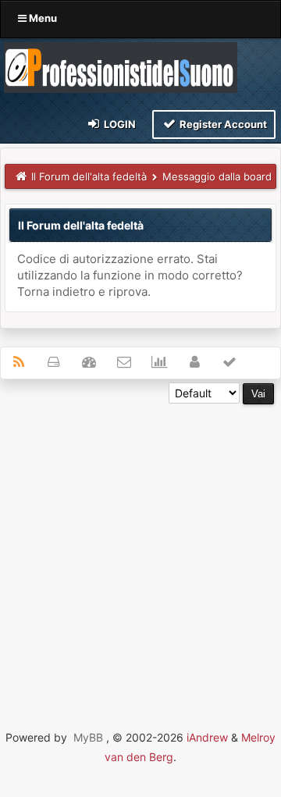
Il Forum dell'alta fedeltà (89, 176)
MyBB (88, 737)
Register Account (222, 124)
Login (118, 124)
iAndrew (207, 737)
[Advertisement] (140, 544)
